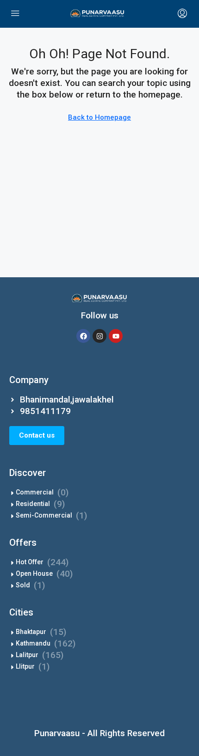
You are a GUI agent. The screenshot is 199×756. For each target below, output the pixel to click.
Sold (23, 585)
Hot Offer (30, 562)
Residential (33, 503)
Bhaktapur (31, 631)
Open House (34, 573)
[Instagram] (99, 336)
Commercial (35, 492)
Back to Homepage (99, 117)
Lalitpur (27, 654)
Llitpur (25, 666)
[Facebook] (83, 336)
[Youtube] (116, 336)
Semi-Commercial (44, 515)
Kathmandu (33, 643)
